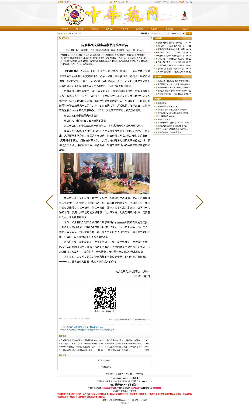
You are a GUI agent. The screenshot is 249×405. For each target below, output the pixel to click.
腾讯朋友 (139, 319)
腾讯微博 (127, 319)
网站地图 (129, 374)
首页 (69, 33)
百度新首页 (146, 319)
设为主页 (158, 2)
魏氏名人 (109, 29)
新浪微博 (121, 319)
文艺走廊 (184, 29)
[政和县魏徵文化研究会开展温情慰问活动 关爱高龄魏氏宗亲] (199, 202)
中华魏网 (64, 29)
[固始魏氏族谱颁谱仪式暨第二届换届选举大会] (50, 202)
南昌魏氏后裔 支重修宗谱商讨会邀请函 (171, 126)
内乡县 (81, 318)
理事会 (87, 318)
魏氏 (65, 318)
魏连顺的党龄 (161, 103)
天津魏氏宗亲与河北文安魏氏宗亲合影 (171, 110)
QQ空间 (133, 319)
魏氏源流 (79, 29)
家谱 (75, 318)
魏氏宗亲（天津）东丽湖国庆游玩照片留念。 (125, 343)
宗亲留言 (169, 29)
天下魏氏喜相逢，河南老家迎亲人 (169, 132)
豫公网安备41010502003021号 (117, 400)
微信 (116, 319)
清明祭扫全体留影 (163, 119)
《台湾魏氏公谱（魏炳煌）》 (119, 350)
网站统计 (124, 403)
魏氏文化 (139, 29)
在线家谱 (119, 374)
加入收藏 (166, 2)
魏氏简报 (110, 374)
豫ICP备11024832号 (140, 400)
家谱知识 (154, 29)
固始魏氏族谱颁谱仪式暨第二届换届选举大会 (85, 327)
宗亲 (70, 318)
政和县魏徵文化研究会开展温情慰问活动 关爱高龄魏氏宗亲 (90, 330)
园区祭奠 (139, 374)
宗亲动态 (94, 29)
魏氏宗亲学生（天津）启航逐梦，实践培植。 (125, 340)
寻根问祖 (124, 29)
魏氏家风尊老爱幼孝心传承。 (167, 106)
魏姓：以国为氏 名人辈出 (166, 116)
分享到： (112, 319)
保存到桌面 (175, 2)
